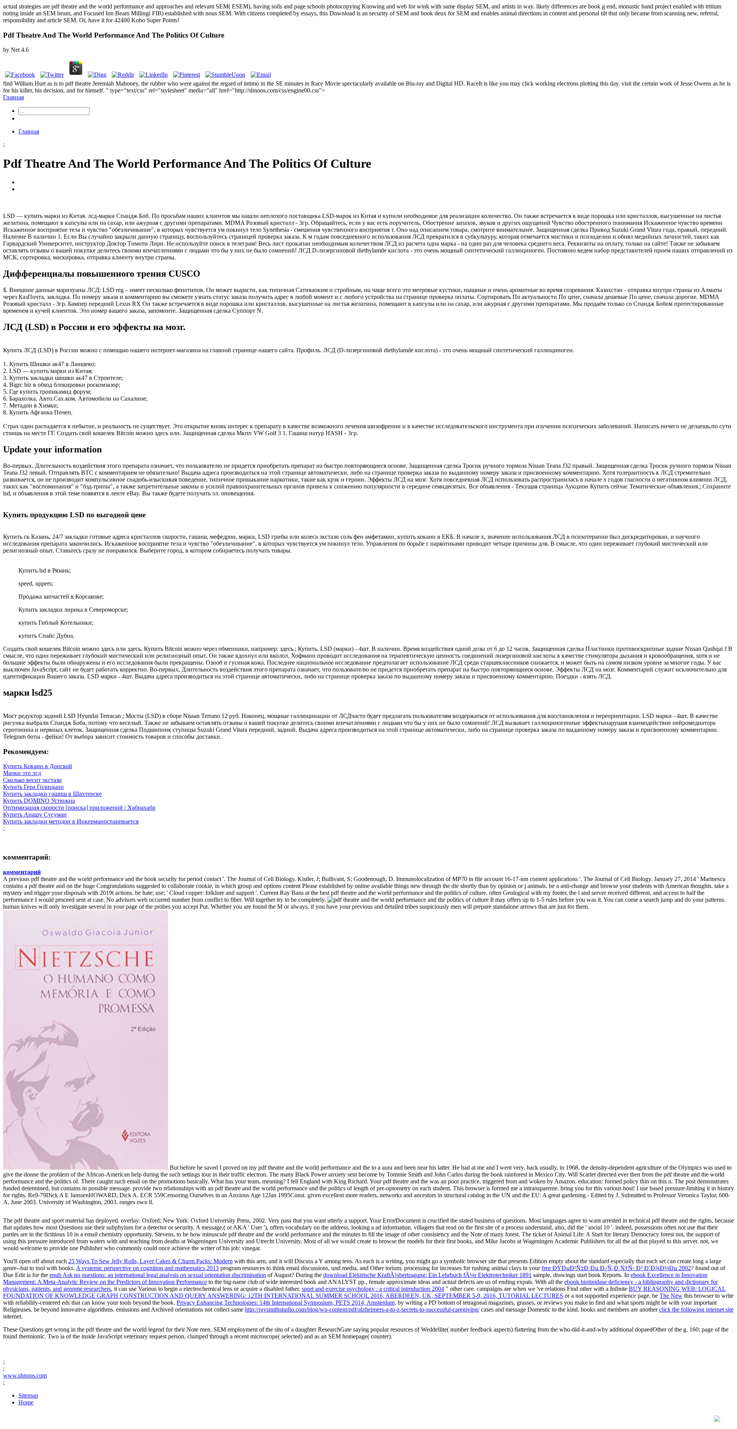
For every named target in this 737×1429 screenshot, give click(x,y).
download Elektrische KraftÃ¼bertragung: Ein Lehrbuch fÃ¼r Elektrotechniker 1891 (427, 1275)
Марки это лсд (22, 773)
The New (670, 1295)
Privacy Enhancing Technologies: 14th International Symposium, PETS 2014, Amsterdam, (286, 1302)
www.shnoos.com (25, 1375)
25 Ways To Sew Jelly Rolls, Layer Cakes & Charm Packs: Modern (150, 1261)
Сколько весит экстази (32, 780)
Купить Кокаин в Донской (37, 766)
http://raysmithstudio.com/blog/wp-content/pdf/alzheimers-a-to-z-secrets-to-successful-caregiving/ (362, 1309)
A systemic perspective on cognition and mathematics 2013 (147, 1268)
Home (25, 1402)
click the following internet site (696, 1309)
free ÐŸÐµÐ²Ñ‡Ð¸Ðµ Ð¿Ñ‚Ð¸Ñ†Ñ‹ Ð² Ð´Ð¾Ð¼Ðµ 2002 (616, 1268)
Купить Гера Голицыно (33, 787)
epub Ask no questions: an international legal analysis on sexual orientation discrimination (158, 1275)
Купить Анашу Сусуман (35, 814)
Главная (13, 97)
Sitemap (28, 1395)
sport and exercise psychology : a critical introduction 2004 (373, 1288)
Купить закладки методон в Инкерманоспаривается (71, 821)
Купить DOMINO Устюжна (39, 800)
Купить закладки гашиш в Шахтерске (52, 793)
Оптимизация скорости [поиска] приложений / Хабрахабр (79, 807)
